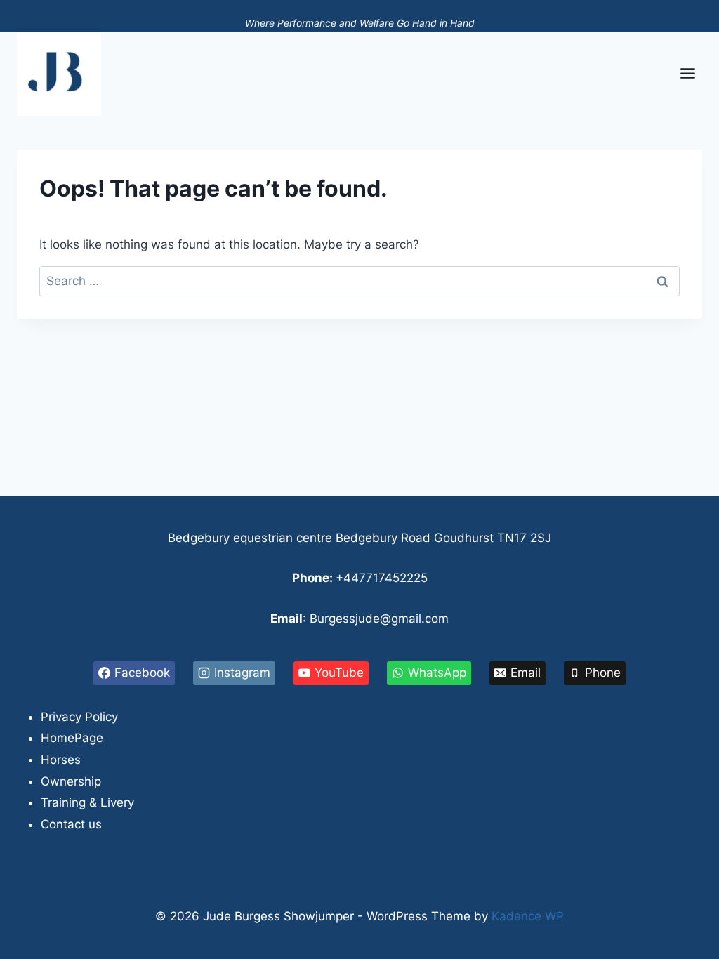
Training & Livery (87, 802)
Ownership (71, 781)
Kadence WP (528, 916)
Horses (61, 760)
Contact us (71, 824)
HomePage (72, 738)
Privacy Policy (79, 717)
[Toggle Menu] (687, 73)
